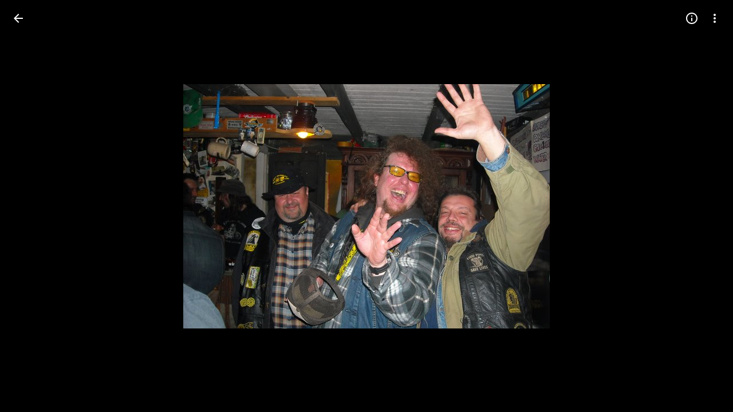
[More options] (714, 18)
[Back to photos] (18, 18)
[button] (32, 206)
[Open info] (691, 18)
